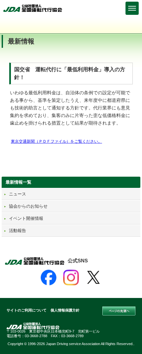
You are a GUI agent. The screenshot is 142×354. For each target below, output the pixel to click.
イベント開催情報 (26, 218)
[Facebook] (48, 277)
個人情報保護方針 (65, 310)
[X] (93, 277)
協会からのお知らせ (28, 206)
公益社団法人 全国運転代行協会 (33, 8)
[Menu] (132, 8)
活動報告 (17, 230)
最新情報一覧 (18, 182)
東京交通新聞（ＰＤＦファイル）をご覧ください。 (56, 141)
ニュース (17, 194)
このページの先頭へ (118, 311)
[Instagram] (71, 277)
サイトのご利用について (27, 310)
